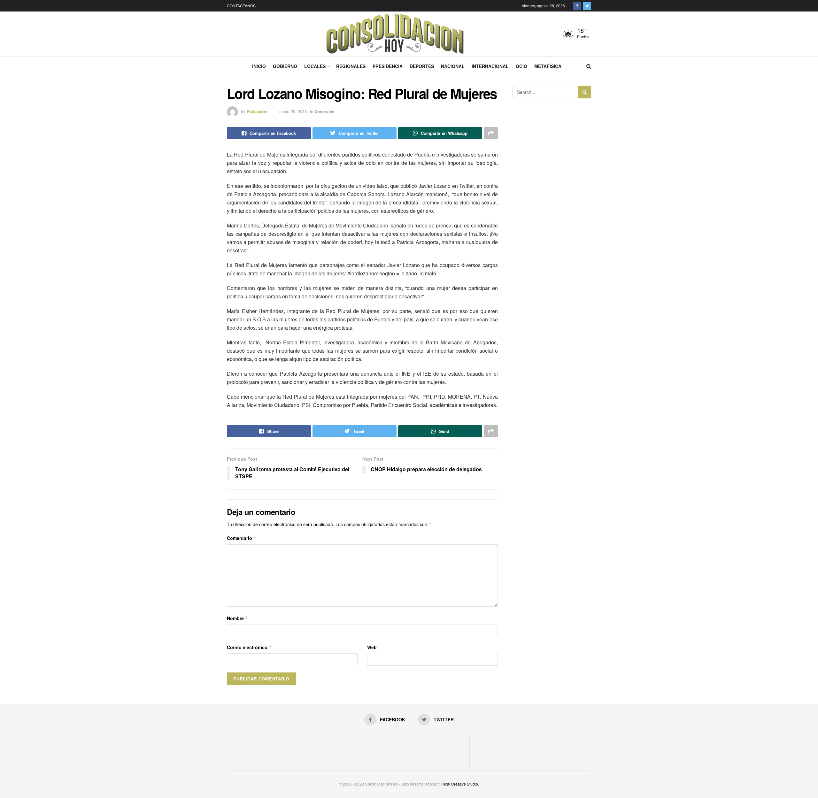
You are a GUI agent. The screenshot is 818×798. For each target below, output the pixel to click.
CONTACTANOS (241, 5)
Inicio (259, 66)
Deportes (422, 66)
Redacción (257, 111)
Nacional (453, 66)
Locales (315, 66)
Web (372, 647)
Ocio (521, 66)
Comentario (242, 538)
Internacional (490, 66)
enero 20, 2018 (293, 111)
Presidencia (388, 66)
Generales (324, 111)
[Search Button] (584, 92)
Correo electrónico (249, 647)
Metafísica (547, 66)
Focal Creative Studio (459, 783)
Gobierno (285, 66)
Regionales (351, 66)
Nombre (237, 618)
